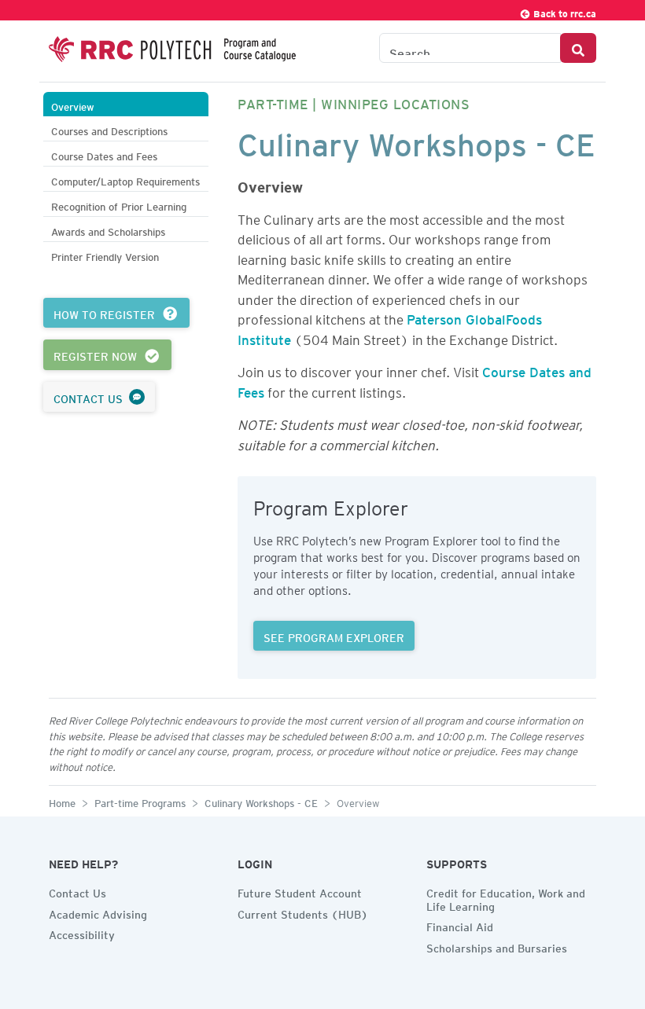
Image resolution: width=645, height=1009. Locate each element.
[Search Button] (578, 48)
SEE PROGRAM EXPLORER (334, 636)
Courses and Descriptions (109, 129)
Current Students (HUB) (303, 912)
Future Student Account (300, 891)
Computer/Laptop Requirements (125, 179)
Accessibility (82, 933)
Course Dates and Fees (104, 154)
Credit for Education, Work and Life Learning (505, 897)
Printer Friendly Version (105, 255)
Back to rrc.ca (563, 11)
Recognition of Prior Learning (118, 204)
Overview (72, 104)
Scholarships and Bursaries (496, 946)
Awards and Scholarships (108, 229)
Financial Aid (459, 925)
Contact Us (77, 891)
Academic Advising (98, 912)
